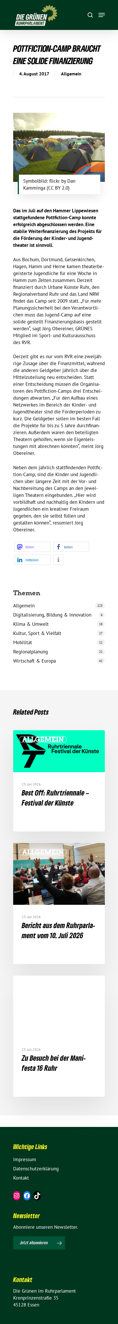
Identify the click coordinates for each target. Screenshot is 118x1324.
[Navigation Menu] (102, 15)
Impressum (24, 1159)
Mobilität (22, 642)
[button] (32, 547)
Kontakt (21, 1178)
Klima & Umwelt (31, 624)
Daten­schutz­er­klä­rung (36, 1168)
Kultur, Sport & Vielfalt (37, 633)
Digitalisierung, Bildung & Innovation (52, 615)
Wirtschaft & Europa (34, 661)
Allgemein (71, 74)
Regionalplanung (30, 651)
